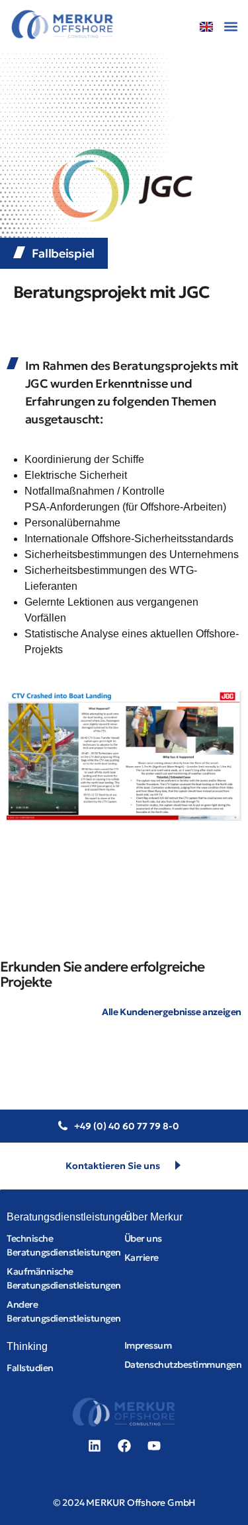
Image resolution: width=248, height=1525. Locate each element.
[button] (230, 26)
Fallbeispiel (63, 253)
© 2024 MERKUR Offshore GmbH (124, 1502)
